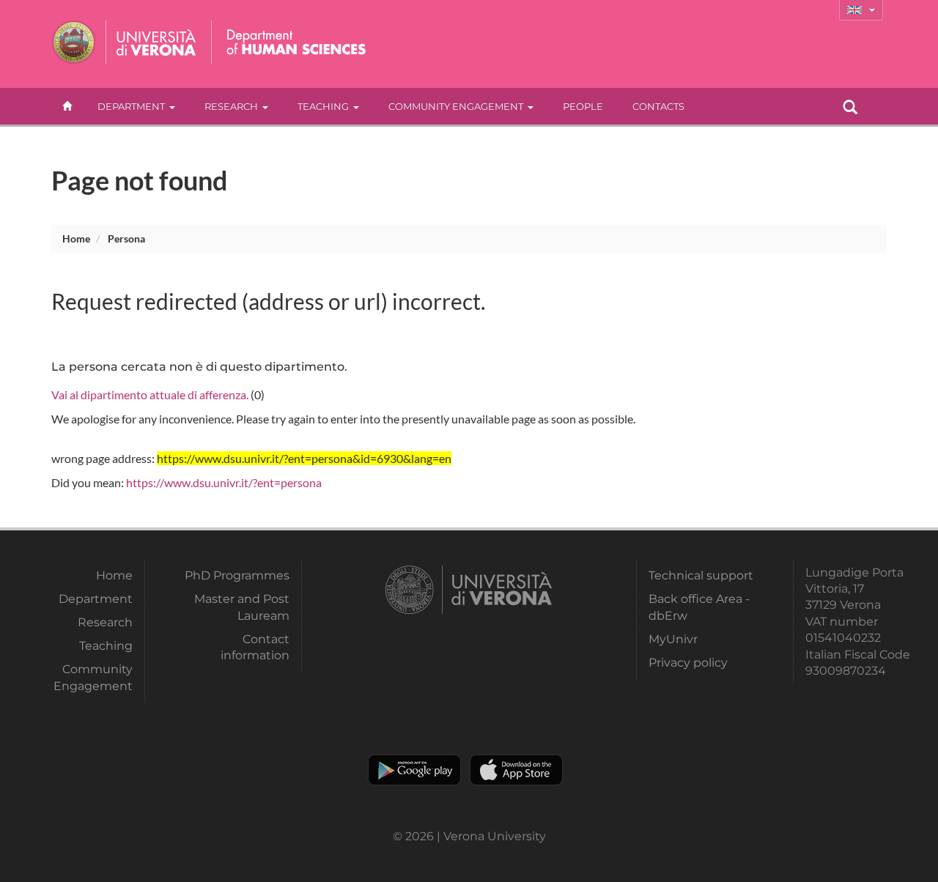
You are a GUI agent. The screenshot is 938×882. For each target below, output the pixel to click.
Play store (414, 770)
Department (131, 106)
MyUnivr (673, 639)
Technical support (701, 575)
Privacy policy (688, 663)
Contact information (255, 647)
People (583, 106)
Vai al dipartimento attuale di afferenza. (149, 394)
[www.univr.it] (124, 42)
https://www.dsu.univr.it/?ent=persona (224, 482)
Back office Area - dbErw (699, 607)
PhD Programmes (237, 575)
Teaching (323, 106)
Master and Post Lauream (241, 607)
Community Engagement (455, 106)
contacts (658, 106)
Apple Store (516, 770)
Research (231, 106)
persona (126, 238)
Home (76, 238)
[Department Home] (292, 42)
